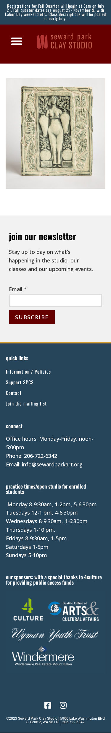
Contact (14, 392)
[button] (16, 41)
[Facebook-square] (48, 705)
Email (18, 289)
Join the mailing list (26, 403)
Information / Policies (28, 371)
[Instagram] (63, 705)
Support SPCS (20, 382)
